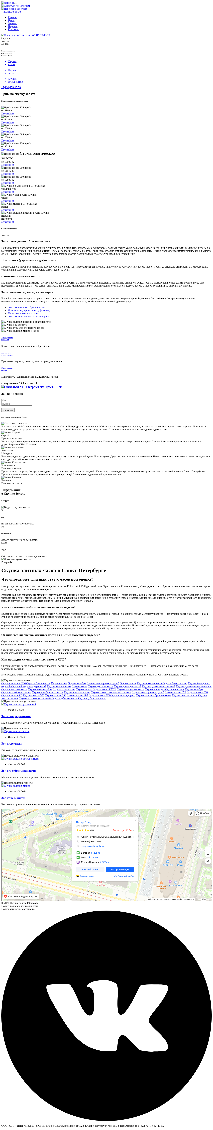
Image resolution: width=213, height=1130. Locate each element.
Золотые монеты (13, 798)
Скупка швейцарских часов (47, 692)
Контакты (13, 29)
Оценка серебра (77, 683)
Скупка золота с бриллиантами (153, 695)
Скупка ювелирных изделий (148, 692)
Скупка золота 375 (175, 692)
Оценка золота (128, 683)
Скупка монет (84, 689)
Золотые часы (11, 743)
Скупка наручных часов (130, 689)
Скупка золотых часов (185, 695)
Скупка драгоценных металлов (194, 686)
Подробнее (7, 113)
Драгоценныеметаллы (7, 338)
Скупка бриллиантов (59, 686)
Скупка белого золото (174, 683)
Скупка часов (79, 686)
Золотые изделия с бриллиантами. (27, 307)
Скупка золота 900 (77, 695)
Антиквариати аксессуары (7, 354)
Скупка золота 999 (99, 695)
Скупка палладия (155, 689)
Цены (11, 20)
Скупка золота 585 (33, 695)
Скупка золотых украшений (35, 698)
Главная (12, 17)
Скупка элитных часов (14, 689)
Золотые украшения (16, 716)
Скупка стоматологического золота (111, 692)
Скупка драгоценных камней (158, 686)
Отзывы (12, 23)
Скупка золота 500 (197, 692)
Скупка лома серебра (40, 689)
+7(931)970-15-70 (11, 11)
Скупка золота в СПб (13, 683)
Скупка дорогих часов (100, 686)
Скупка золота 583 (11, 695)
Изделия (12, 26)
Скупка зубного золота (64, 698)
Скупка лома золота (64, 689)
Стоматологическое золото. (23, 313)
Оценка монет (59, 683)
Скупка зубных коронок (92, 698)
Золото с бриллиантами (18, 770)
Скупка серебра (194, 689)
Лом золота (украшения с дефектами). (29, 310)
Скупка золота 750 (55, 695)
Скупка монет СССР (104, 689)
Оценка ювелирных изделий (103, 683)
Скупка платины (174, 689)
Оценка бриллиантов (38, 683)
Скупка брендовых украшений (28, 686)
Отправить (8, 410)
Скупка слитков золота (77, 692)
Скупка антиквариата (149, 683)
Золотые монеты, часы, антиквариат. (29, 316)
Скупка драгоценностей (127, 686)
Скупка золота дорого (122, 695)
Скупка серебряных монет (16, 692)
